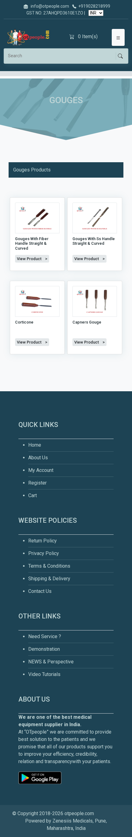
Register (37, 483)
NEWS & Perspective (51, 662)
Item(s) (88, 36)
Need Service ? (44, 636)
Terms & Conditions (49, 566)
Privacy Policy (43, 553)
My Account (40, 470)
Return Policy (42, 541)
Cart (32, 495)
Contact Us (40, 591)
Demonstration (44, 649)
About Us (38, 458)
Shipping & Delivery (49, 578)
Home (34, 445)
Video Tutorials (44, 674)
